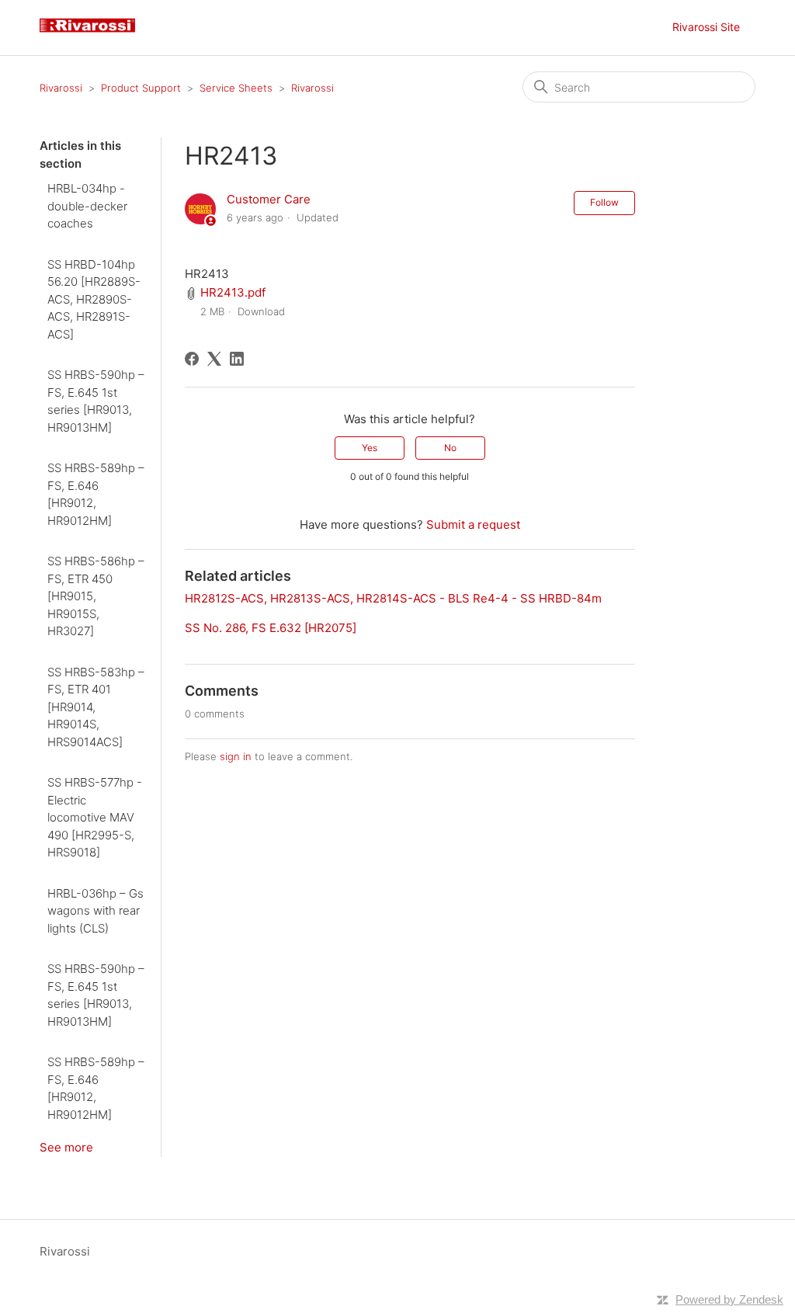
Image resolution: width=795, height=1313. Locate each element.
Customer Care (269, 199)
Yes (369, 447)
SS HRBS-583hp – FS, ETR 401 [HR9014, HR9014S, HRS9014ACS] (95, 707)
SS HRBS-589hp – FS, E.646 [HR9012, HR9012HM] (95, 494)
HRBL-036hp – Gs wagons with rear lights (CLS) (95, 911)
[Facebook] (192, 359)
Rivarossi (61, 88)
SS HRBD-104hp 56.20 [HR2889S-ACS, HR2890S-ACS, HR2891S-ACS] (94, 299)
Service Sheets (236, 88)
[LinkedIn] (237, 359)
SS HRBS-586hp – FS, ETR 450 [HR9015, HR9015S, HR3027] (95, 596)
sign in (236, 756)
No (450, 447)
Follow (604, 202)
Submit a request (473, 524)
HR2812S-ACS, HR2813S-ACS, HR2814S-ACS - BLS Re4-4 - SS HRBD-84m (393, 598)
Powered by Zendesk (729, 1299)
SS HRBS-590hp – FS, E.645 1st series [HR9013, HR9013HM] (95, 401)
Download (261, 311)
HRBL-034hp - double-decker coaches (87, 206)
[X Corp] (214, 359)
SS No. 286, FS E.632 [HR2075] (270, 627)
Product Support (141, 88)
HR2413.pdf (233, 292)
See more (66, 1147)
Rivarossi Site (706, 26)
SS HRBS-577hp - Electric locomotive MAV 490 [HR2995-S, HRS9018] (94, 817)
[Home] (93, 35)
